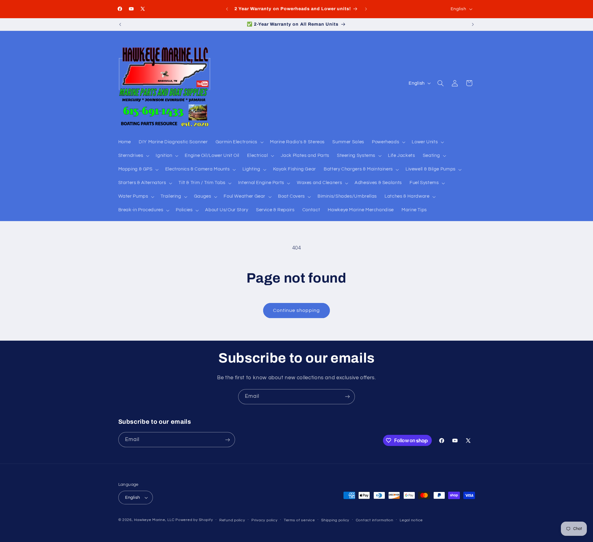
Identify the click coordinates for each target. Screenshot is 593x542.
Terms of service (299, 520)
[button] (239, 142)
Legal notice (411, 520)
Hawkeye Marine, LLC (154, 520)
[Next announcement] (366, 9)
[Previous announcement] (227, 9)
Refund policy (232, 520)
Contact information (374, 520)
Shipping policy (335, 520)
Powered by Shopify (194, 520)
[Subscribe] (347, 396)
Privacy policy (264, 520)
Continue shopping (296, 310)
